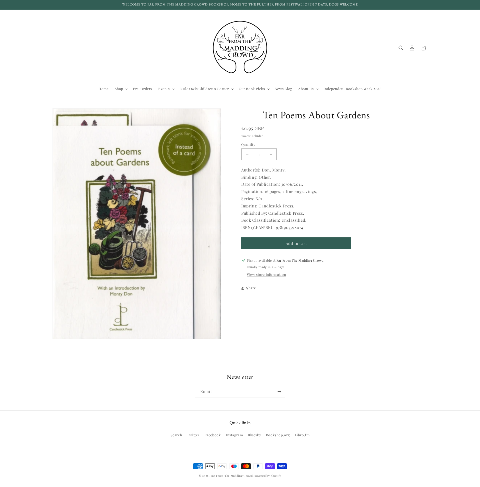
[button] (121, 89)
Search (176, 435)
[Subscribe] (279, 391)
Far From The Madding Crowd (232, 476)
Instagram (234, 435)
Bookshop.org (278, 435)
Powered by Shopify (267, 476)
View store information (266, 274)
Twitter (193, 435)
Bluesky (254, 435)
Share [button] (251, 288)
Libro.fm (302, 435)
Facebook (212, 435)
